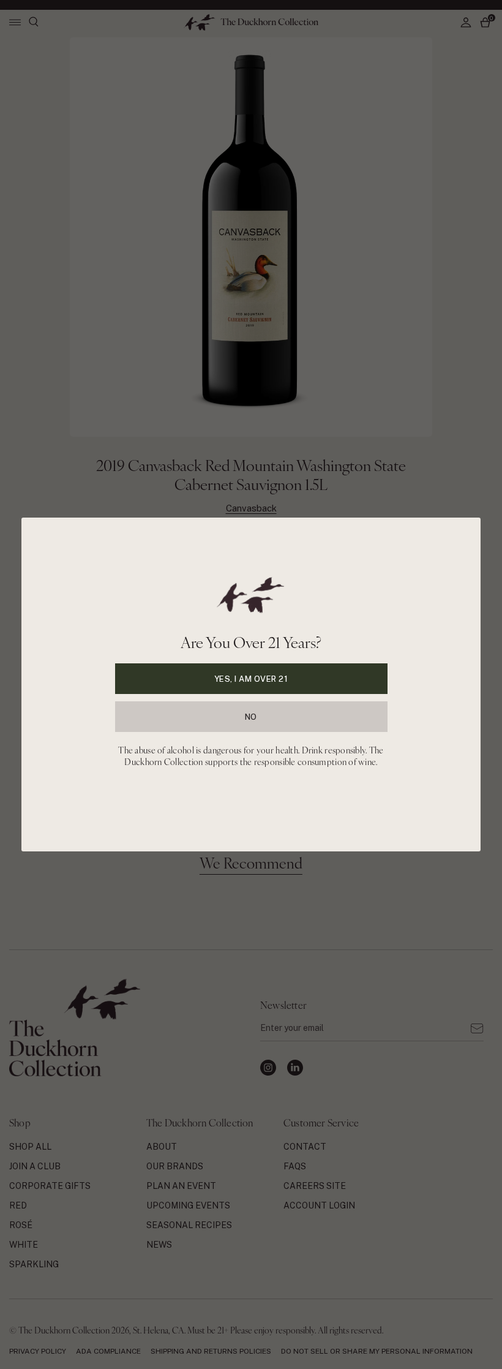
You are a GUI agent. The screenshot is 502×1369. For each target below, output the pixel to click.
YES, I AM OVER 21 (251, 679)
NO (251, 717)
